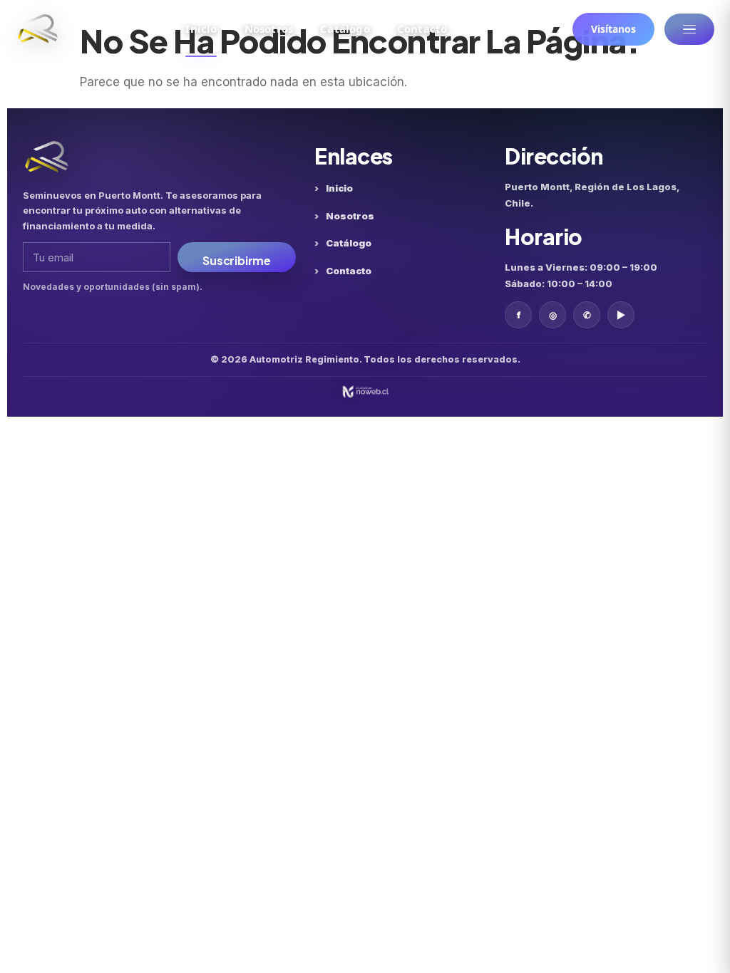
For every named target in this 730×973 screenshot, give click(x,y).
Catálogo (345, 28)
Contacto (422, 28)
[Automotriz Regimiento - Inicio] (38, 29)
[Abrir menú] (689, 29)
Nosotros (269, 28)
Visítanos (613, 29)
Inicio (201, 28)
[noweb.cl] (365, 392)
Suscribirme (236, 260)
